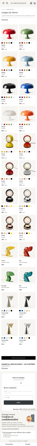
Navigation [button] (3, 3)
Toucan (3, 260)
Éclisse (3, 154)
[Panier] (34, 3)
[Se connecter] (31, 3)
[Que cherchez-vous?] (7, 3)
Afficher (4, 19)
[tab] (16, 383)
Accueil (3, 9)
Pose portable (4, 313)
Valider (18, 402)
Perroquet (3, 285)
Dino (20, 260)
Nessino (3, 45)
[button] (18, 409)
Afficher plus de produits (18, 358)
